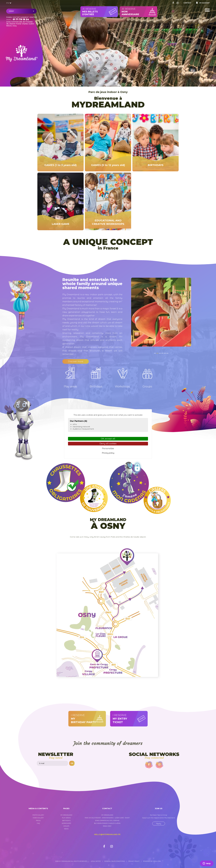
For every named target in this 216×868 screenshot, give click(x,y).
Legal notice (96, 861)
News (66, 829)
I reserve (83, 719)
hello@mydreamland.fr (107, 834)
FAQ (38, 823)
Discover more (75, 361)
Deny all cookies (108, 444)
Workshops (66, 823)
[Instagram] (177, 3)
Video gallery (38, 818)
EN (8, 3)
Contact (187, 3)
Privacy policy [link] (108, 453)
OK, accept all (108, 439)
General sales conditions (114, 861)
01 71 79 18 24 (21, 19)
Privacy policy (134, 861)
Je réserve (90, 12)
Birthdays (66, 820)
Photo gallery (38, 815)
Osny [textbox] (11, 11)
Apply (158, 824)
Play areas (66, 818)
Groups (66, 826)
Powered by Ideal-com (152, 861)
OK (71, 763)
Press (38, 820)
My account (204, 3)
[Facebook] (173, 3)
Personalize (108, 448)
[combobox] (21, 11)
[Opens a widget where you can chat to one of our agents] (207, 863)
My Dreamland (66, 815)
